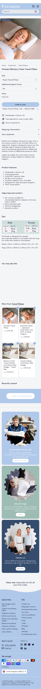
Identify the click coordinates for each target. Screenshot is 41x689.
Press (24, 620)
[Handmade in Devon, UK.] (20, 430)
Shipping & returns (20, 460)
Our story (20, 569)
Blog (23, 629)
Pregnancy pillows (8, 613)
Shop (20, 515)
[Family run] (20, 538)
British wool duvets (9, 616)
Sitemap (25, 631)
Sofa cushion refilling (10, 629)
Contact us (26, 604)
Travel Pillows (23, 65)
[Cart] (33, 6)
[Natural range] (20, 484)
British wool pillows (9, 623)
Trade (24, 623)
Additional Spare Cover (12, 84)
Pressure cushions (8, 626)
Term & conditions (28, 615)
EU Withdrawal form (29, 634)
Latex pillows (7, 632)
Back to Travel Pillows (22, 396)
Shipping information (11, 129)
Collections (12, 65)
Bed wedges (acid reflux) (8, 605)
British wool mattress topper (10, 620)
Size (3, 76)
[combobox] (20, 11)
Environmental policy (29, 609)
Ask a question (8, 134)
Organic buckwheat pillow (9, 609)
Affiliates (25, 626)
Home (4, 65)
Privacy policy (27, 618)
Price (4, 94)
